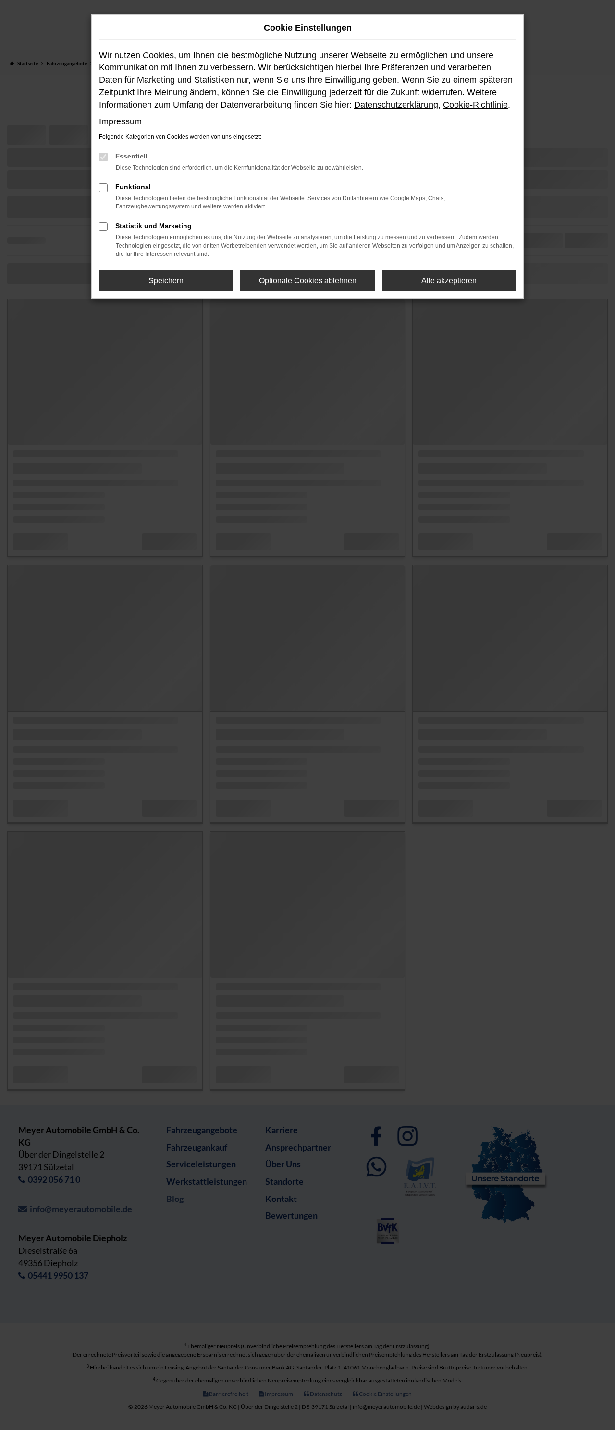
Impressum (120, 121)
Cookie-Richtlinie (475, 104)
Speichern (166, 281)
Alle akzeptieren (449, 281)
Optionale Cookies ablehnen (308, 281)
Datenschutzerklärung (396, 104)
